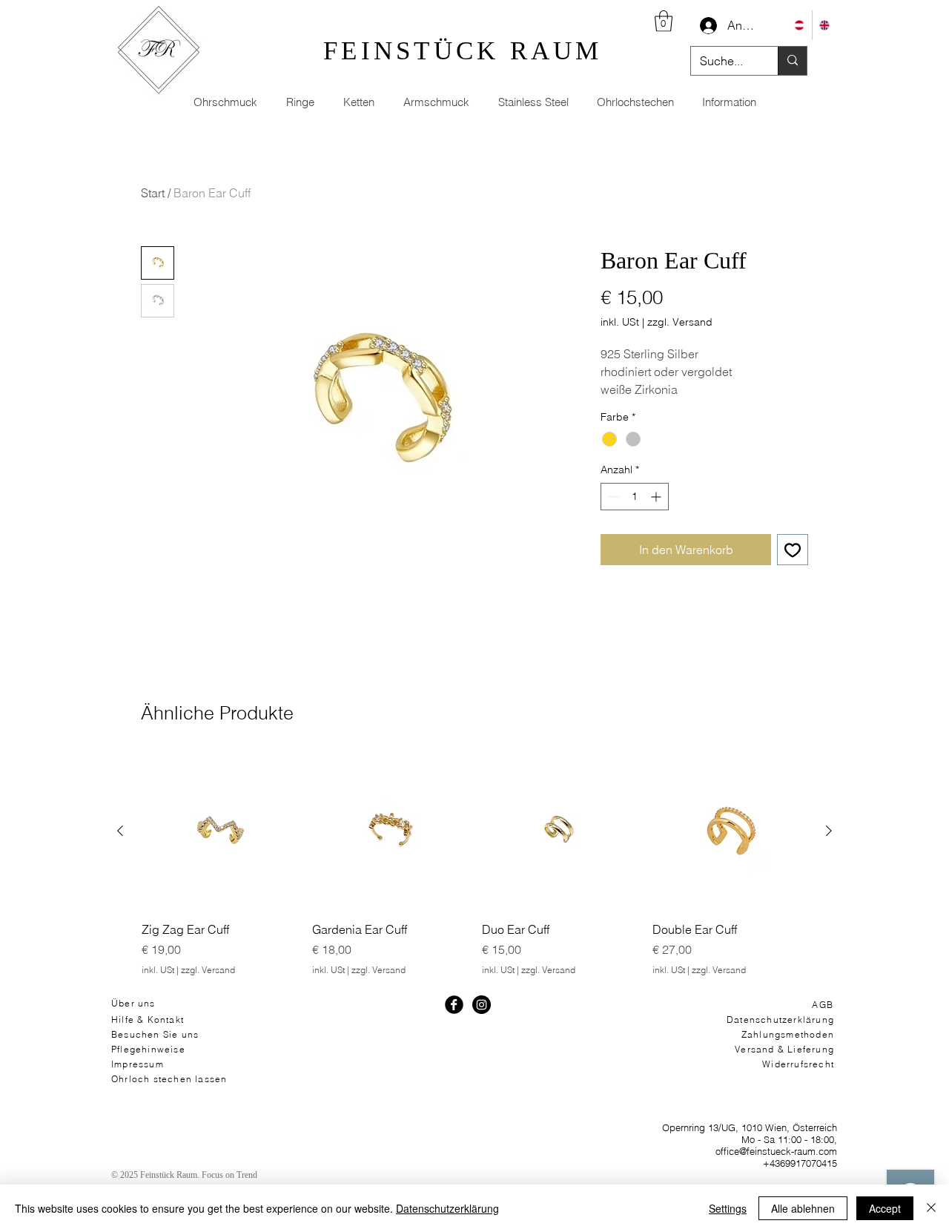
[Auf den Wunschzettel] (792, 549)
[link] (663, 21)
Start (153, 192)
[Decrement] (612, 497)
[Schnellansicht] (219, 831)
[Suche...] (792, 61)
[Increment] (657, 497)
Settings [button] (728, 1208)
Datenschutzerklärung (447, 1208)
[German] (799, 25)
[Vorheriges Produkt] (120, 831)
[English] (825, 25)
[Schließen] (931, 1208)
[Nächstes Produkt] (829, 831)
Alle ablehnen (803, 1208)
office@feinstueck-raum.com (776, 1151)
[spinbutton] (634, 497)
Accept (885, 1208)
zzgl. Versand (679, 322)
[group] (474, 865)
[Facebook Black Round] (454, 1004)
